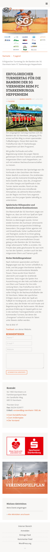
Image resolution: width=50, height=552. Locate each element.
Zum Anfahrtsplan (15, 417)
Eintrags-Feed (25, 535)
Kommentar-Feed (25, 539)
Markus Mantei (25, 99)
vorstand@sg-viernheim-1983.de (27, 410)
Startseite (6, 56)
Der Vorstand (13, 420)
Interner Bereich (25, 526)
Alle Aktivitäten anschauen (19, 514)
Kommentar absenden (16, 372)
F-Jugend (17, 56)
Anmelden (25, 530)
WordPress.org (25, 543)
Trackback (10, 329)
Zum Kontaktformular (17, 415)
